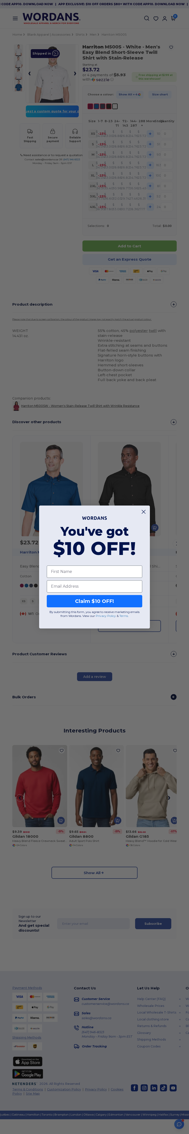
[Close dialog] (143, 511)
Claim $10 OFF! (94, 601)
